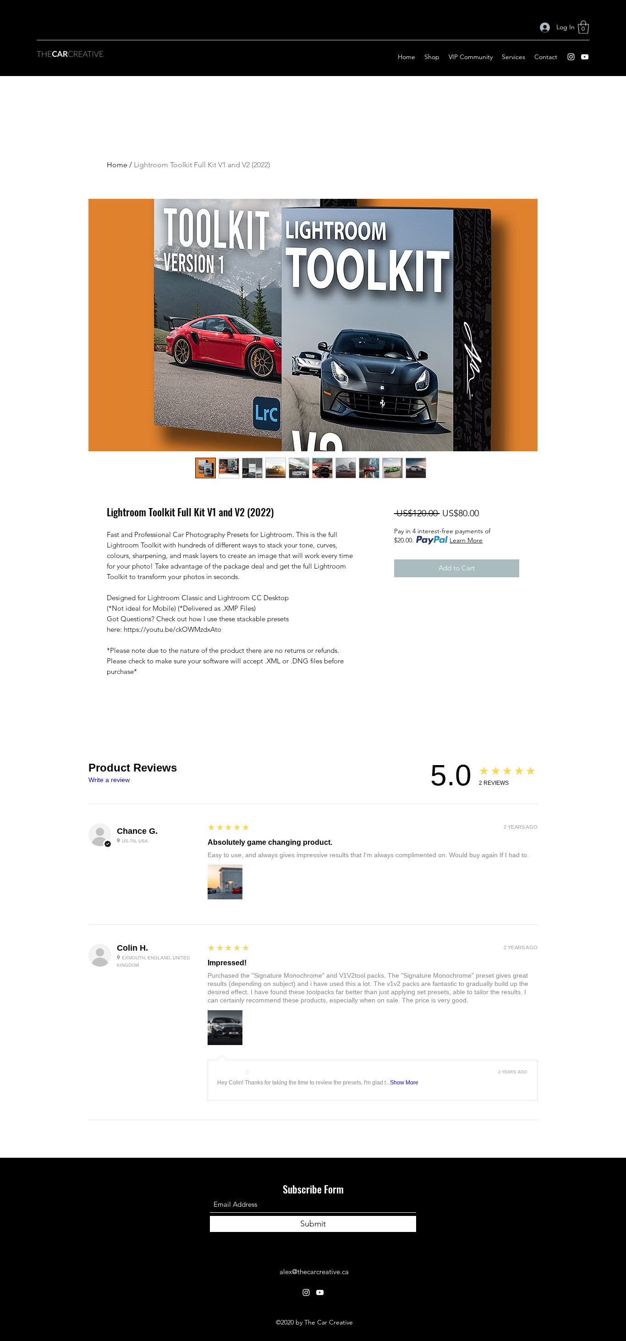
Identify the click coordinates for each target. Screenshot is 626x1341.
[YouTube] (584, 56)
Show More (404, 1082)
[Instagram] (571, 56)
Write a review (109, 779)
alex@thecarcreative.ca (314, 1271)
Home (117, 164)
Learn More (466, 540)
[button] (583, 27)
